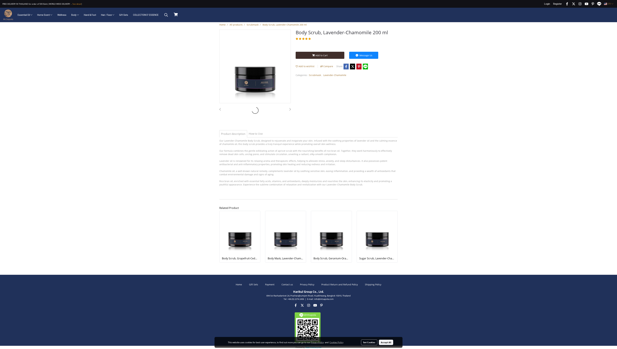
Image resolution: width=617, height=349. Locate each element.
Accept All (386, 342)
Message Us (365, 55)
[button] (166, 15)
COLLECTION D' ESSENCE (146, 15)
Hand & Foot (90, 15)
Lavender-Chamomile (334, 75)
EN (609, 4)
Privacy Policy (307, 284)
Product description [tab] (233, 134)
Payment (269, 284)
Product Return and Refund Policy (339, 284)
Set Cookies (369, 342)
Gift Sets (123, 15)
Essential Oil (24, 15)
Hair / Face (106, 15)
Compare (328, 66)
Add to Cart (321, 55)
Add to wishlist (306, 66)
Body (74, 15)
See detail (76, 4)
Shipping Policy (373, 284)
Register (557, 3)
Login (547, 3)
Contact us (287, 284)
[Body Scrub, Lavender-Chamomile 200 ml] (255, 66)
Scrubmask (315, 75)
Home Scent (43, 15)
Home (239, 284)
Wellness (61, 15)
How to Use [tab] (256, 133)
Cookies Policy (336, 342)
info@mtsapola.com (324, 299)
